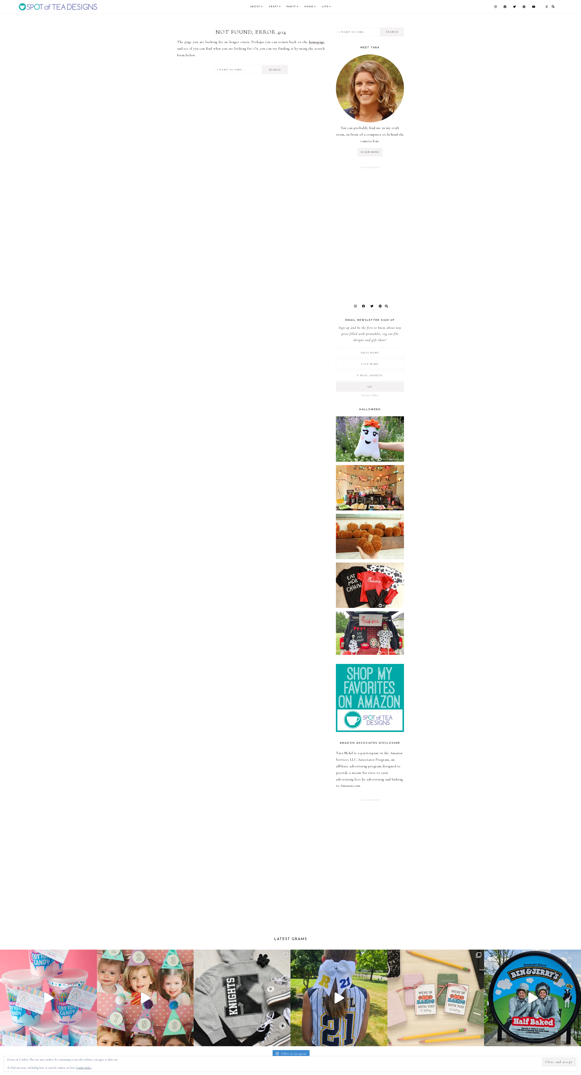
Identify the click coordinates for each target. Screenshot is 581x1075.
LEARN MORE (370, 152)
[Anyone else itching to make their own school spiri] (242, 998)
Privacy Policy (370, 395)
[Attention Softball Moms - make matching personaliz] (338, 998)
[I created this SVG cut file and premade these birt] (145, 998)
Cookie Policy (84, 1067)
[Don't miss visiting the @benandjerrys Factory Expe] (532, 998)
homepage (317, 42)
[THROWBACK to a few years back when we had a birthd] (48, 998)
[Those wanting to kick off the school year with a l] (435, 998)
